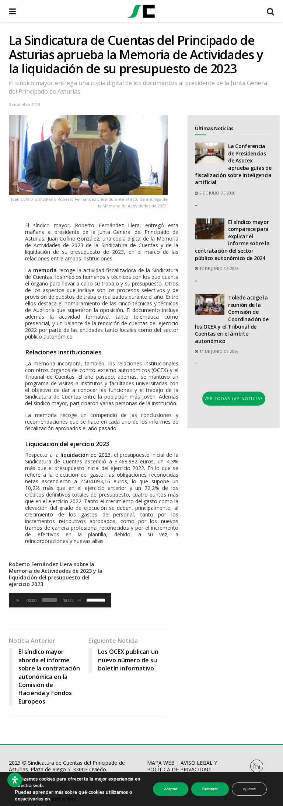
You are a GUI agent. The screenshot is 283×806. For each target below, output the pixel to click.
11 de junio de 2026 (218, 351)
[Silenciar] (79, 600)
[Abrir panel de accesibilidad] (14, 779)
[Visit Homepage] (141, 11)
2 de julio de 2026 (216, 193)
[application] (60, 600)
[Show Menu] (12, 11)
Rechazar (210, 789)
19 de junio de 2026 (218, 268)
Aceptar (170, 789)
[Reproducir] (18, 600)
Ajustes (249, 789)
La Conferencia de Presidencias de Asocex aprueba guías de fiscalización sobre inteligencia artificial (233, 164)
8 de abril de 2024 (24, 104)
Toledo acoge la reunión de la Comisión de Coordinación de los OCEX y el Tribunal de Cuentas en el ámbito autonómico (232, 319)
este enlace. (64, 799)
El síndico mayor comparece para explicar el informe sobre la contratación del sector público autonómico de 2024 (232, 240)
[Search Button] (270, 11)
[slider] (97, 599)
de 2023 (85, 454)
